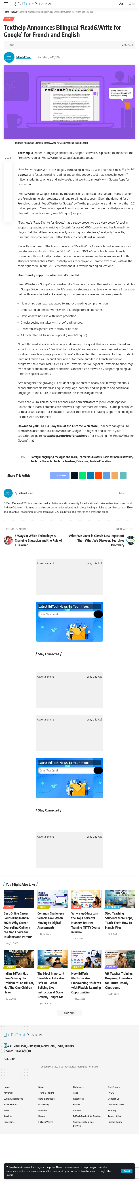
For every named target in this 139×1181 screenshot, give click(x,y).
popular (23, 174)
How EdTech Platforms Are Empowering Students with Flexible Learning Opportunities (86, 982)
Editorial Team (23, 57)
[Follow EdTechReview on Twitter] (50, 662)
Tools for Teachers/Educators (71, 461)
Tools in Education (100, 461)
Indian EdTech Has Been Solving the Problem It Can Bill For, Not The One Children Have (19, 982)
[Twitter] (129, 493)
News (9, 19)
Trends (111, 967)
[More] (62, 45)
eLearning (113, 907)
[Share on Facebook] (17, 45)
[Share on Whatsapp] (29, 45)
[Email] (51, 45)
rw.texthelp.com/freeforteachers (65, 435)
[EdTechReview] (30, 4)
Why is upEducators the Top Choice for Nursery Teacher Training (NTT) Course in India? (85, 922)
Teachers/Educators (90, 457)
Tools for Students (41, 461)
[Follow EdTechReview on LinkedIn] (79, 662)
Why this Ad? (128, 169)
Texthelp (24, 153)
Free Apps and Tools (65, 457)
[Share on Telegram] (46, 45)
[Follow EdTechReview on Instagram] (69, 662)
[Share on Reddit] (40, 45)
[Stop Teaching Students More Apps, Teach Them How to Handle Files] (120, 899)
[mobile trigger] (7, 4)
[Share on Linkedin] (34, 45)
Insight (44, 907)
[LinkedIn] (133, 493)
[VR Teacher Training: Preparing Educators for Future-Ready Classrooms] (120, 959)
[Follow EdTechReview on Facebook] (41, 662)
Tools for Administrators (117, 457)
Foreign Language (41, 457)
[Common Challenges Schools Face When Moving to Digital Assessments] (53, 899)
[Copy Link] (57, 45)
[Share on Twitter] (23, 45)
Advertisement (26, 169)
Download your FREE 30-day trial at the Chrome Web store (58, 426)
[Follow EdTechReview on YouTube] (60, 662)
